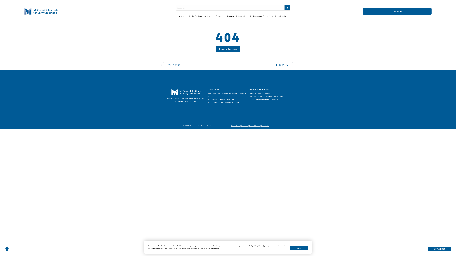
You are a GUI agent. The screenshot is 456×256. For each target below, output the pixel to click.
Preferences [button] (215, 248)
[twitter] (280, 65)
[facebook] (276, 65)
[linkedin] (286, 65)
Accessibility (265, 126)
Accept (299, 248)
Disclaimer (244, 126)
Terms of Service (254, 126)
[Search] (287, 7)
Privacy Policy (235, 126)
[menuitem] (183, 16)
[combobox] (230, 7)
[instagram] (283, 65)
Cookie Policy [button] (167, 248)
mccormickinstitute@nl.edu (193, 98)
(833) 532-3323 (173, 98)
